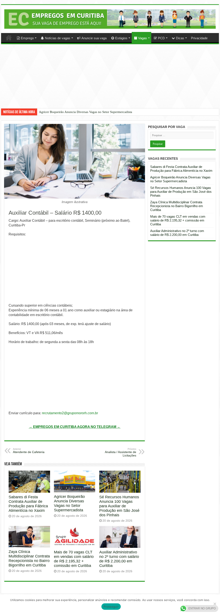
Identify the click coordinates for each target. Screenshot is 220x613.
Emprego (27, 38)
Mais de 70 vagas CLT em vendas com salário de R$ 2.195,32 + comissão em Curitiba (74, 559)
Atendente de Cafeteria (28, 451)
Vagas (142, 38)
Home (8, 37)
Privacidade (199, 38)
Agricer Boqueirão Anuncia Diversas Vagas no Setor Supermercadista (85, 112)
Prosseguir (111, 606)
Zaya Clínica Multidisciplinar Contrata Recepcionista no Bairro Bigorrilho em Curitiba (29, 558)
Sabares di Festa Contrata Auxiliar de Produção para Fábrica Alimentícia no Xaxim (28, 504)
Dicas (180, 38)
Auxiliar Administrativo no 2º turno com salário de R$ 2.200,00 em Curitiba (119, 559)
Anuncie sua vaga (94, 38)
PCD (161, 38)
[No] (214, 604)
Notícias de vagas (57, 38)
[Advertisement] (110, 80)
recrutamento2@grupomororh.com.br (70, 413)
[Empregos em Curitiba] (110, 18)
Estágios (121, 38)
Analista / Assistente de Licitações (120, 452)
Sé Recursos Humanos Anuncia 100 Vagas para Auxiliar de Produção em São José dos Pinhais (119, 506)
